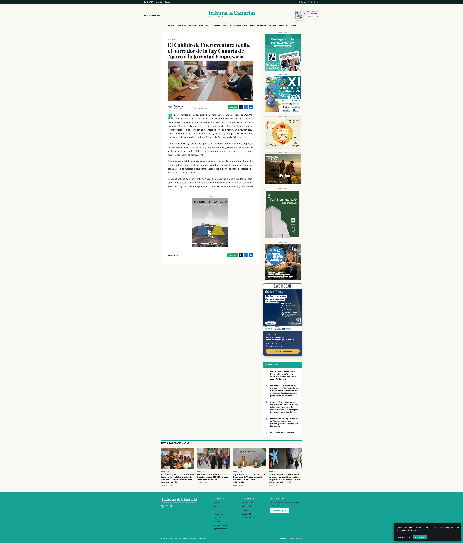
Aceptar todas (420, 537)
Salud (293, 26)
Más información (414, 530)
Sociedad (227, 26)
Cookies (299, 538)
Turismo (216, 26)
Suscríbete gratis (279, 511)
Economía (181, 26)
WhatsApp (233, 107)
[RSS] (180, 506)
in (251, 107)
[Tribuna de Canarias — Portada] (231, 14)
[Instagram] (314, 2)
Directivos (283, 26)
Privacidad (291, 538)
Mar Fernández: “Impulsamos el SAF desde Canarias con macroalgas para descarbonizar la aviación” (284, 422)
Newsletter (159, 2)
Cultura (272, 26)
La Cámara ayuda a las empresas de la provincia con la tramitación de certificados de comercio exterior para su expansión (177, 478)
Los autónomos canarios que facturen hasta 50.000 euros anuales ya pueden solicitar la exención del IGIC (283, 375)
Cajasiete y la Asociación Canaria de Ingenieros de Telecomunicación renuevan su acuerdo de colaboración (249, 478)
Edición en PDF (248, 503)
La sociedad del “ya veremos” (282, 433)
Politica (192, 26)
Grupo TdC (246, 514)
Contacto (168, 2)
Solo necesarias (404, 537)
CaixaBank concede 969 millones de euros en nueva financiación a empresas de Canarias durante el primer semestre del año (284, 478)
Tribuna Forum (248, 517)
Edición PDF (148, 2)
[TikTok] (318, 2)
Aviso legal (282, 538)
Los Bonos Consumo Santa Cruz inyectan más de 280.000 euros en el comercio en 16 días (212, 477)
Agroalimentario (258, 26)
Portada (170, 26)
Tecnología (204, 26)
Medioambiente (240, 26)
